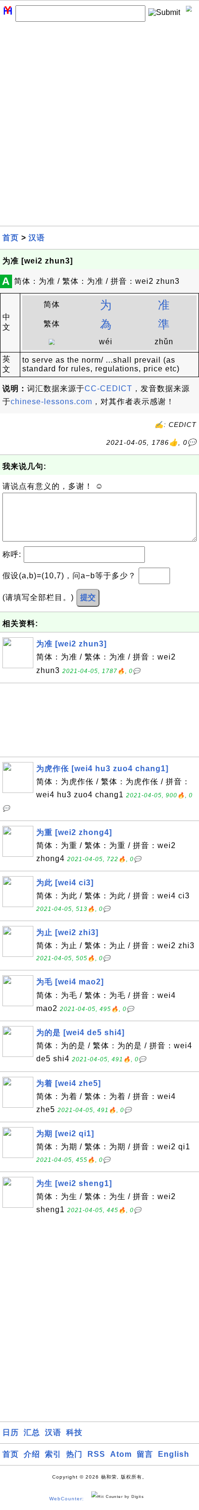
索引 (53, 1454)
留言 (145, 1454)
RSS (96, 1454)
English (173, 1454)
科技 (74, 1432)
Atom (121, 1454)
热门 (74, 1454)
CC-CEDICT (108, 388)
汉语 (36, 238)
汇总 (32, 1432)
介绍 (32, 1454)
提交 (88, 597)
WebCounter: (66, 1498)
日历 (10, 1432)
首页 (10, 238)
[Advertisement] (99, 126)
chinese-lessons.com (51, 401)
